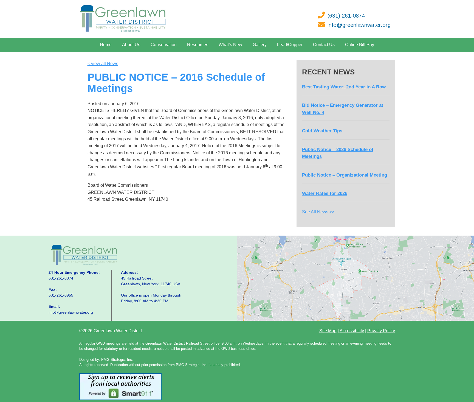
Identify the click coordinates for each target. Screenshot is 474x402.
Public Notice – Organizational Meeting (344, 175)
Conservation (164, 44)
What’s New (230, 44)
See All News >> (318, 212)
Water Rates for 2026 (324, 193)
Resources (197, 44)
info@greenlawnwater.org (359, 25)
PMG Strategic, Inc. (117, 360)
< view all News (103, 63)
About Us (131, 44)
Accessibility (352, 330)
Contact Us (324, 44)
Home (106, 44)
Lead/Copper (290, 44)
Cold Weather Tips (322, 130)
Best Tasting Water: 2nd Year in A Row (344, 87)
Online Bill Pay (359, 44)
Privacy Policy (381, 330)
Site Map (328, 330)
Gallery (260, 44)
